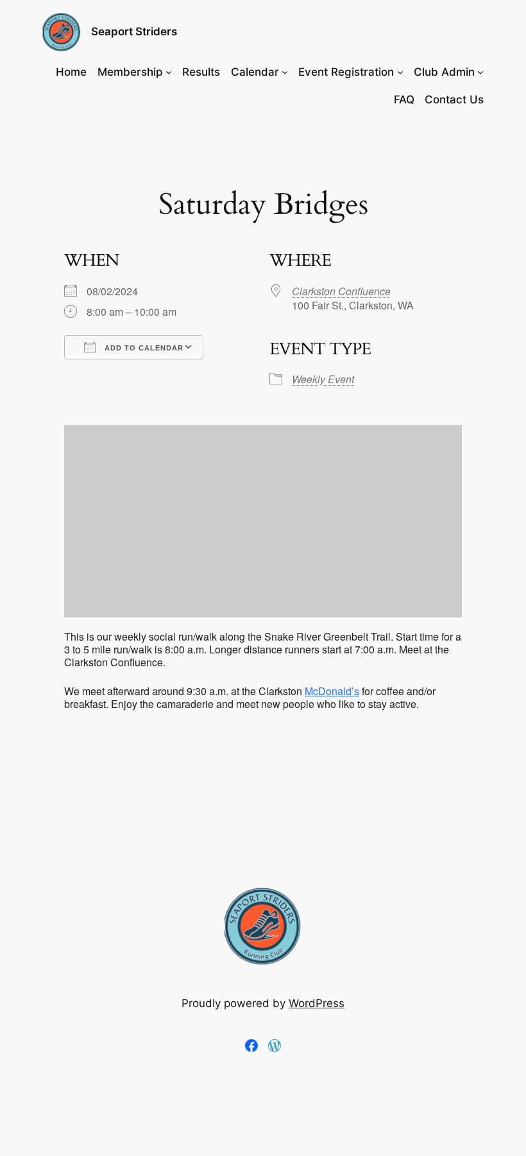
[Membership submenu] (168, 72)
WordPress (316, 1003)
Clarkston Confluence (341, 291)
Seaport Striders (134, 31)
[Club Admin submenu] (480, 72)
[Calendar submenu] (285, 72)
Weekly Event (323, 379)
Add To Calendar (142, 348)
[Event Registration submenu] (400, 72)
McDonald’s (332, 691)
